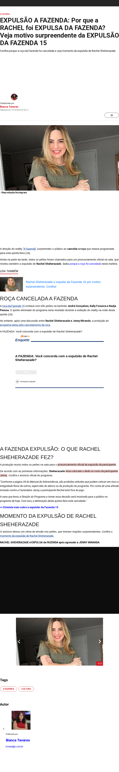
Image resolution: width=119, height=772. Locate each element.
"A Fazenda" (29, 248)
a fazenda (8, 689)
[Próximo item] (100, 641)
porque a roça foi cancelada (85, 263)
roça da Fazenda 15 (13, 305)
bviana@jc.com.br (14, 746)
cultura (26, 689)
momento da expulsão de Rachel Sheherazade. (27, 535)
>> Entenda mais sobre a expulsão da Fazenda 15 (29, 507)
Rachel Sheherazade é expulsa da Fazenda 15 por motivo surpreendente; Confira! (63, 284)
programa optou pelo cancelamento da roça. (25, 324)
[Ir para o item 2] (17, 641)
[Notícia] (111, 115)
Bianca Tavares (9, 106)
